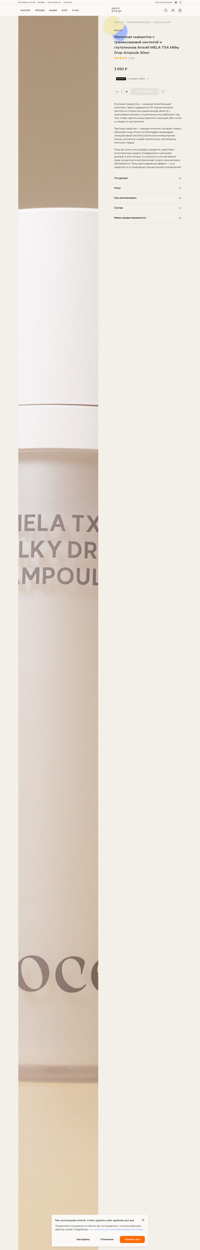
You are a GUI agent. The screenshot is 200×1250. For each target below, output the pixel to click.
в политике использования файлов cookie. (117, 1229)
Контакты (68, 2)
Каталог (119, 22)
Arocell (118, 30)
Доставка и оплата (26, 2)
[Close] (143, 1220)
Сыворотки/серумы (138, 22)
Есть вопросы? (54, 2)
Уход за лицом (161, 22)
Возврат (41, 2)
